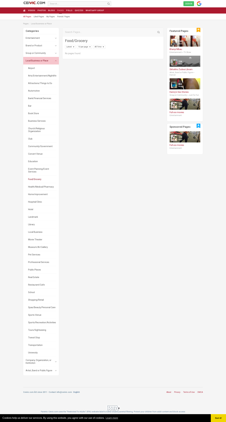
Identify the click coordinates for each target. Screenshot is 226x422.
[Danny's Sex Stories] (174, 85)
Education (33, 161)
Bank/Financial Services (39, 98)
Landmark (33, 217)
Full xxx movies (177, 112)
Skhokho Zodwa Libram (181, 69)
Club (30, 139)
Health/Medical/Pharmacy (41, 187)
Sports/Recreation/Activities (42, 322)
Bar (30, 106)
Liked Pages (39, 17)
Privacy (177, 392)
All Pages (27, 17)
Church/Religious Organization (36, 129)
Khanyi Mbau (176, 49)
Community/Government (40, 146)
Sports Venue (34, 315)
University (33, 352)
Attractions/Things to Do (40, 83)
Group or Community (36, 53)
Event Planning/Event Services (38, 170)
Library (31, 224)
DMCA (200, 392)
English (76, 392)
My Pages (50, 17)
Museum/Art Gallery (38, 247)
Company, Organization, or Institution (38, 361)
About (168, 392)
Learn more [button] (112, 418)
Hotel (30, 209)
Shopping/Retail (36, 300)
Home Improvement (38, 194)
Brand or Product (34, 45)
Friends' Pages (63, 17)
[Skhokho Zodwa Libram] (174, 62)
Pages (26, 24)
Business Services (37, 121)
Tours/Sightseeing (37, 330)
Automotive (34, 91)
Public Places (34, 269)
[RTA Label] (113, 408)
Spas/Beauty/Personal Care (42, 307)
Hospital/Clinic (35, 202)
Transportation (35, 345)
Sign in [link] (188, 3)
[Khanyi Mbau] (174, 42)
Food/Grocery (34, 179)
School (31, 292)
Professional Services (38, 262)
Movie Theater (35, 239)
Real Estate (33, 277)
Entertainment (33, 38)
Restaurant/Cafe (36, 285)
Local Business (35, 232)
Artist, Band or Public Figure (39, 370)
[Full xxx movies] (174, 105)
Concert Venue (35, 154)
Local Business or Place (41, 24)
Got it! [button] (218, 418)
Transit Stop (34, 337)
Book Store (33, 113)
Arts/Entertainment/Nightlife (42, 75)
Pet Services (34, 254)
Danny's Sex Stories (179, 92)
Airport (31, 68)
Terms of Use (189, 392)
